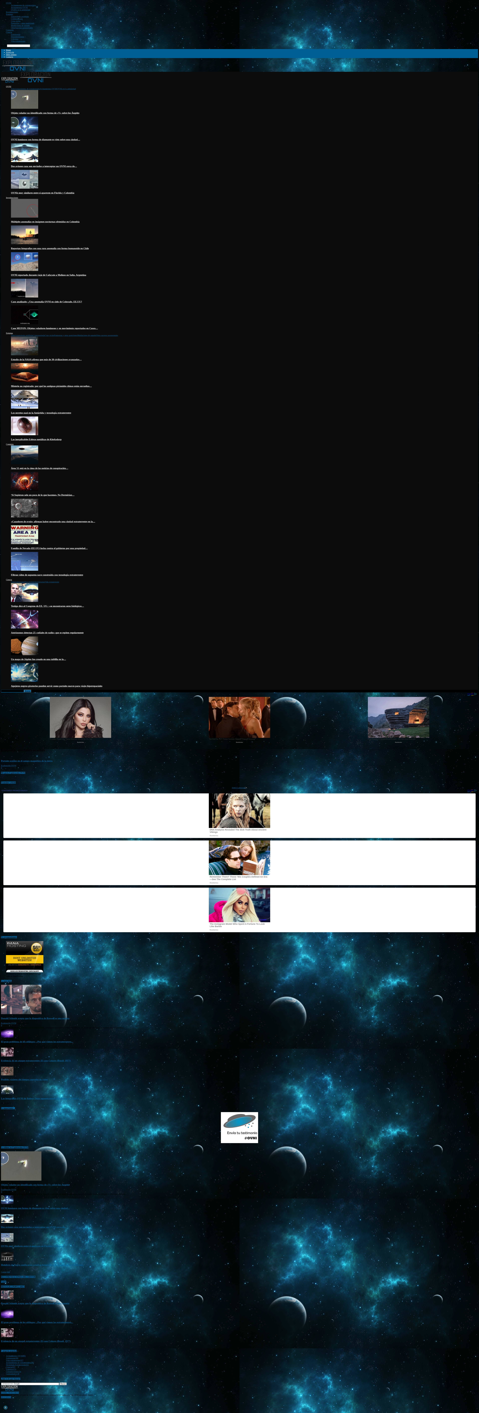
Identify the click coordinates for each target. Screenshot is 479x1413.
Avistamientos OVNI (19, 7)
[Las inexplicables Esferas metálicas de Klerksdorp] (24, 434)
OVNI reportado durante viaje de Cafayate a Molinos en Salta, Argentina (48, 275)
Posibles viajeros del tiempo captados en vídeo (24, 1079)
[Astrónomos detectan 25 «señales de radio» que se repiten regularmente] (24, 628)
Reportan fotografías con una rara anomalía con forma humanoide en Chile (50, 248)
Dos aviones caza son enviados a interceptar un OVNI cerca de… (44, 166)
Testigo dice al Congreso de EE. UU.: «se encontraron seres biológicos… (47, 606)
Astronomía (15, 34)
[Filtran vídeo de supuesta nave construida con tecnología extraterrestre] (24, 570)
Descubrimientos (17, 37)
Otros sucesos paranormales (22, 28)
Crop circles (15, 21)
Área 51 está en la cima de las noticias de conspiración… (39, 468)
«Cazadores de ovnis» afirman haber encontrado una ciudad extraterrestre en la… (53, 521)
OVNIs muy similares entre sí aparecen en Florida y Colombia (42, 193)
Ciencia (9, 32)
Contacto (9, 57)
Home (8, 50)
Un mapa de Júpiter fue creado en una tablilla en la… (38, 659)
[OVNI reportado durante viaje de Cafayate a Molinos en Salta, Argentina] (24, 270)
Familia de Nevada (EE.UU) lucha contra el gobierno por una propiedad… (49, 548)
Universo (14, 39)
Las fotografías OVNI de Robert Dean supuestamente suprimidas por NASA (40, 1098)
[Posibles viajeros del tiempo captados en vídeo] (7, 1075)
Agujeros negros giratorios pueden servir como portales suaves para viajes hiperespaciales (56, 686)
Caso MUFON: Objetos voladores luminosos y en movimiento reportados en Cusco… (54, 328)
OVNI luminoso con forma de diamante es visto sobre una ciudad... (35, 1208)
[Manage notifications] (5, 1408)
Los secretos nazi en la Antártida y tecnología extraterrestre (41, 412)
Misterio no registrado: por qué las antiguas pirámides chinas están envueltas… (51, 386)
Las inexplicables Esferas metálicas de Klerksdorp (36, 439)
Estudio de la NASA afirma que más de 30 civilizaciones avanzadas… (46, 359)
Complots (10, 30)
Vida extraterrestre (18, 41)
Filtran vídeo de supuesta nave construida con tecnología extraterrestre (47, 575)
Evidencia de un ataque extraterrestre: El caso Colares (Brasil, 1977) (36, 1060)
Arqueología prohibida (20, 16)
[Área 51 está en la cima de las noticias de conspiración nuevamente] (24, 463)
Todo (13, 89)
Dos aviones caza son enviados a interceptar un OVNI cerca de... (33, 1227)
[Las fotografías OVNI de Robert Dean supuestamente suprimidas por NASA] (7, 1094)
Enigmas (9, 14)
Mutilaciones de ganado (20, 25)
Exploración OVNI (8, 766)
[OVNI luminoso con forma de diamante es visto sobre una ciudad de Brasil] (24, 135)
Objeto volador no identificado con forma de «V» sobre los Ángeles (45, 113)
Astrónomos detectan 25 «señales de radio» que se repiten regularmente (47, 632)
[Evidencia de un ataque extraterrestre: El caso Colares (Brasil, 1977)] (7, 1056)
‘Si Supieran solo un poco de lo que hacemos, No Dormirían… (42, 495)
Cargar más (5, 1272)
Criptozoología (17, 19)
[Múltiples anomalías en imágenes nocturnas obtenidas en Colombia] (24, 217)
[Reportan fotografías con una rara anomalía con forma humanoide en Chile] (24, 243)
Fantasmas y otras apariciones (22, 23)
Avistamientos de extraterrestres (23, 5)
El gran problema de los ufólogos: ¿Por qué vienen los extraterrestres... (37, 1041)
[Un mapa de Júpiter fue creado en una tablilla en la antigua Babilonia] (24, 654)
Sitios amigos (11, 55)
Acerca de (10, 52)
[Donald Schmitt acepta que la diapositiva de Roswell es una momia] (21, 1013)
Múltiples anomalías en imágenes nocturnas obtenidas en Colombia (45, 221)
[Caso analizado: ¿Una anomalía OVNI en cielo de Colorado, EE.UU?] (24, 297)
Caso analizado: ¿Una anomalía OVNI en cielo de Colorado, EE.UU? (46, 301)
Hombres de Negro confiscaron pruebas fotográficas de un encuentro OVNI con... (42, 1265)
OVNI (8, 3)
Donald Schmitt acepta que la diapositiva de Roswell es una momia (35, 1018)
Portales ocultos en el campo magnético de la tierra (27, 761)
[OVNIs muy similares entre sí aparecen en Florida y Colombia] (24, 188)
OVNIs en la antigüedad (20, 10)
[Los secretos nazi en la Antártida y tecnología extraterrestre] (24, 408)
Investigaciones (12, 12)
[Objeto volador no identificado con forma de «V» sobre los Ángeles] (24, 108)
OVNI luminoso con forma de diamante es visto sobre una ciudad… (45, 139)
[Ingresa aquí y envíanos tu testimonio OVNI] (239, 1142)
